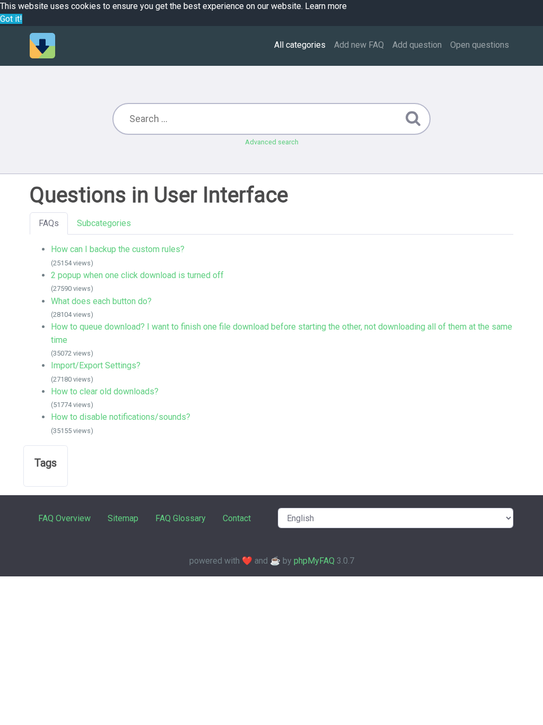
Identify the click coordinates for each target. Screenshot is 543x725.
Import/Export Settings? (96, 365)
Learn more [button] (326, 6)
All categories (300, 45)
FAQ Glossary (180, 518)
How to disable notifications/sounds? (120, 417)
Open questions (479, 45)
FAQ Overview (64, 518)
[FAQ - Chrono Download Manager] (42, 45)
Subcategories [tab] (104, 223)
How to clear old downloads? (105, 391)
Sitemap (123, 518)
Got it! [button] (11, 19)
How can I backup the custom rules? (118, 249)
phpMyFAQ (314, 561)
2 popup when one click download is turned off (137, 275)
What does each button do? (101, 301)
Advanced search (272, 142)
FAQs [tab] (49, 223)
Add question (417, 45)
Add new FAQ (359, 45)
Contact (237, 518)
